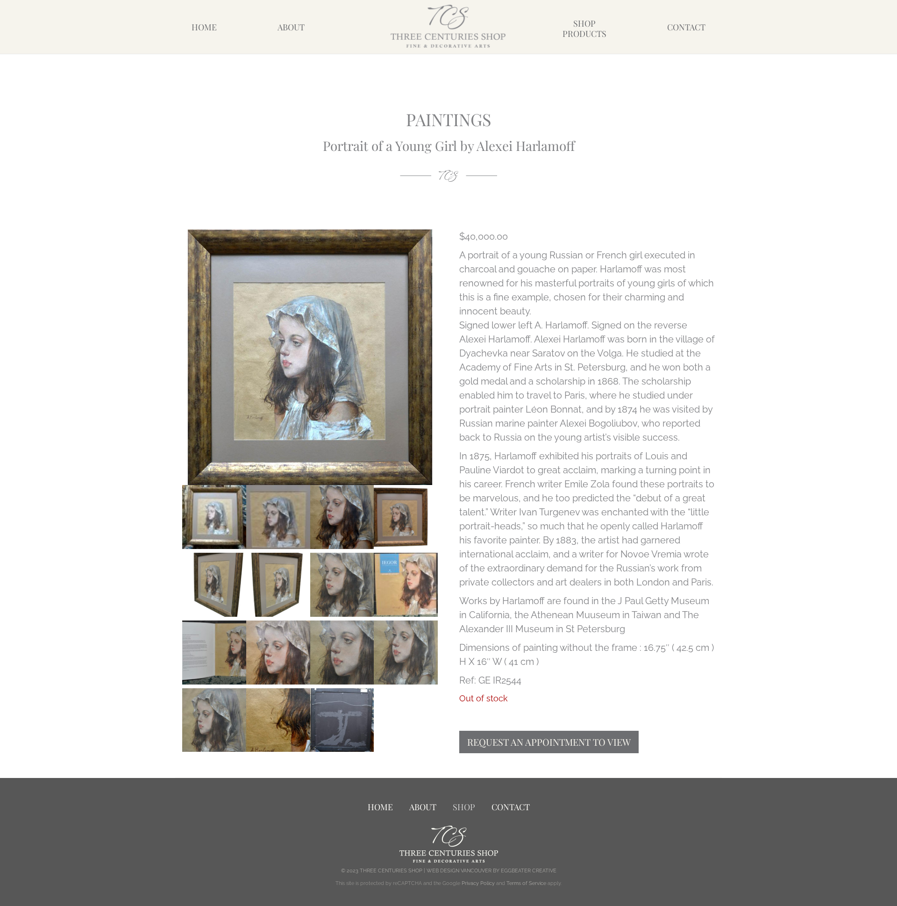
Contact (686, 27)
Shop (464, 807)
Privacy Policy (478, 883)
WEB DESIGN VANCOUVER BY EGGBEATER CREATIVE (491, 871)
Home (204, 27)
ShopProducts (584, 28)
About (291, 27)
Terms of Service (526, 883)
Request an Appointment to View (549, 741)
